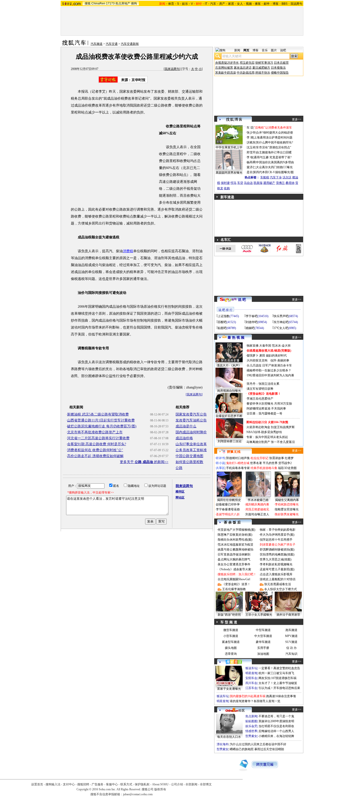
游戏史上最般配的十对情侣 (277, 579)
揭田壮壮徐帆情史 (229, 500)
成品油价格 (184, 438)
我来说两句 (172, 69)
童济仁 (251, 167)
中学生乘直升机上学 (229, 147)
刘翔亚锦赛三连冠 (229, 441)
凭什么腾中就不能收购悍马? (274, 142)
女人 (240, 3)
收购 (227, 188)
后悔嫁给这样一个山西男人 (276, 731)
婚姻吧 (250, 328)
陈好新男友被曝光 (287, 514)
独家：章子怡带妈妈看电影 (277, 529)
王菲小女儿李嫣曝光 (258, 614)
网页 (246, 50)
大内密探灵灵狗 (257, 360)
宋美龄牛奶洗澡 (225, 72)
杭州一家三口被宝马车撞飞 (276, 673)
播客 (258, 3)
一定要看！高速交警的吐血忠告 (279, 668)
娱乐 (185, 3)
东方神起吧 (281, 322)
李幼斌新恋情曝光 (287, 504)
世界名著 (256, 463)
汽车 (213, 3)
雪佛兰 (280, 183)
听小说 (220, 463)
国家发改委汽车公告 (191, 414)
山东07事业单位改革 (191, 444)
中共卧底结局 (246, 72)
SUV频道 (291, 642)
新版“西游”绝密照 (229, 614)
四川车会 (251, 683)
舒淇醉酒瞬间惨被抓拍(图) (277, 549)
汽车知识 (291, 654)
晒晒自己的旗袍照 (242, 749)
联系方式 (126, 784)
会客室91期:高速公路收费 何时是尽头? (96, 444)
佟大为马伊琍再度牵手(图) (277, 534)
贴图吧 (222, 328)
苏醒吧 (222, 322)
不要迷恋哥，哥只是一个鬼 (276, 716)
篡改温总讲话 (243, 67)
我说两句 (296, 3)
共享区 (220, 468)
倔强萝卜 (253, 355)
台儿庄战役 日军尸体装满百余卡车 (269, 365)
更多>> (296, 119)
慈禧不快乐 (262, 72)
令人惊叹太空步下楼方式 (280, 589)
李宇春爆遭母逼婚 (228, 509)
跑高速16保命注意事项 (281, 696)
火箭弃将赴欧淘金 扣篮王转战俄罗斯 (270, 427)
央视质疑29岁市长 (227, 62)
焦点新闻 (251, 716)
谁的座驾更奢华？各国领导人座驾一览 (255, 701)
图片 (274, 50)
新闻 (237, 50)
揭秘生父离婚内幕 (287, 500)
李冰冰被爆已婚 (258, 500)
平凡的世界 (270, 463)
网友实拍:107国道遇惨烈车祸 (277, 678)
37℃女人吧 (281, 328)
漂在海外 (223, 744)
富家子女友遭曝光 (229, 688)
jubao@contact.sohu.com (138, 794)
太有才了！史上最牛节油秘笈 (278, 683)
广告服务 (98, 784)
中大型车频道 (263, 636)
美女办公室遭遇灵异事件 (234, 564)
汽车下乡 (276, 177)
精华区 (180, 491)
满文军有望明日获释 (260, 388)
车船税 (264, 177)
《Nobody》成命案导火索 (234, 569)
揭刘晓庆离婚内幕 (257, 504)
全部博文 (206, 784)
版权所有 (160, 789)
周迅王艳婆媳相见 (257, 509)
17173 (110, 3)
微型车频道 (230, 630)
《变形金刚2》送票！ (236, 584)
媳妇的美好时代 (276, 355)
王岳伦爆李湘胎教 (234, 589)
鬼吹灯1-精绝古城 (237, 463)
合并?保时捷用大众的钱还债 (274, 132)
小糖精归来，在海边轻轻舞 (276, 736)
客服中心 (112, 784)
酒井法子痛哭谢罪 (288, 614)
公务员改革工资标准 (191, 450)
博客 (276, 3)
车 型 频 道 (228, 622)
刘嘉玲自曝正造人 (257, 514)
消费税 (128, 251)
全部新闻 (191, 784)
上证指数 (224, 316)
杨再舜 (251, 162)
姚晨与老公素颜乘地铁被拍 (235, 549)
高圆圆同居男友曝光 (229, 172)
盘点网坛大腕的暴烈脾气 (234, 559)
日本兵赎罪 (281, 62)
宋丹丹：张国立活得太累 (263, 383)
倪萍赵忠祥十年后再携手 (276, 539)
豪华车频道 (263, 642)
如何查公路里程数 (189, 462)
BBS (284, 3)
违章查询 (231, 654)
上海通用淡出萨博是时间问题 (273, 137)
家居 (231, 3)
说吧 (283, 50)
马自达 (248, 183)
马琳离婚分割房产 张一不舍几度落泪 (270, 442)
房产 (222, 3)
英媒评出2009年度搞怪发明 (276, 721)
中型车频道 (263, 630)
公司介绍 (177, 784)
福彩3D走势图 (287, 468)
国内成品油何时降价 (191, 432)
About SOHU (160, 784)
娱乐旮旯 (251, 726)
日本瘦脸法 (278, 67)
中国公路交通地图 (189, 456)
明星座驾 (251, 673)
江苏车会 (251, 688)
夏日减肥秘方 (261, 67)
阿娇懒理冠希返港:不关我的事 (266, 408)
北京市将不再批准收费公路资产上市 (95, 432)
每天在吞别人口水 (229, 737)
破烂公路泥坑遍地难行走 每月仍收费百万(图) (101, 426)
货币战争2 (285, 463)
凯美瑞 (258, 183)
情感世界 (251, 731)
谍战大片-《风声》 (229, 365)
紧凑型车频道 (231, 642)
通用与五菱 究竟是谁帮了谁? (272, 157)
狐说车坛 (251, 668)
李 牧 (250, 157)
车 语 (250, 127)
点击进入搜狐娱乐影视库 (276, 574)
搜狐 (88, 3)
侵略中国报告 (280, 72)
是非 (250, 172)
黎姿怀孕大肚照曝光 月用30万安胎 (269, 403)
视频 (249, 3)
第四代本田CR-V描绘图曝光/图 (273, 172)
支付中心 (69, 784)
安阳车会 (251, 678)
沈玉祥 (251, 147)
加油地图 (263, 654)
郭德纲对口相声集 (238, 458)
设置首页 (37, 784)
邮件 (267, 3)
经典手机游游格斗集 (264, 468)
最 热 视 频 (236, 337)
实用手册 (263, 648)
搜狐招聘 (83, 784)
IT (206, 3)
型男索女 (251, 736)
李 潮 (250, 137)
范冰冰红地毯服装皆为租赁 (235, 544)
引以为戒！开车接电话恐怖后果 (279, 688)
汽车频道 (97, 44)
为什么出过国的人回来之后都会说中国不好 (258, 744)
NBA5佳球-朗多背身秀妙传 (264, 432)
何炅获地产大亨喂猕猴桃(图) (236, 529)
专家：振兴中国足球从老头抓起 (267, 437)
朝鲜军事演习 (264, 62)
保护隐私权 (142, 784)
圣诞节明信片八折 (228, 514)
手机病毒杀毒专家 (238, 468)
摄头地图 (231, 648)
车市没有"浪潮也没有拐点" (273, 147)
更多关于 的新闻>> (144, 462)
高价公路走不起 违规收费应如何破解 (95, 456)
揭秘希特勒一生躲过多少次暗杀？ (269, 370)
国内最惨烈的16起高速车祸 (247, 696)
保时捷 (225, 183)
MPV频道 (291, 636)
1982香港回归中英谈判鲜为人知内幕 (270, 375)
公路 (179, 468)
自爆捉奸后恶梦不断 (229, 416)
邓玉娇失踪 (247, 62)
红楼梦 (289, 458)
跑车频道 (291, 630)
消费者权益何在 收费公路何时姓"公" (95, 450)
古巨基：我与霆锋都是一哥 (264, 413)
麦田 (262, 355)
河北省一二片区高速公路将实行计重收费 (98, 438)
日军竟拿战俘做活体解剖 (234, 554)
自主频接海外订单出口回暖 (274, 152)
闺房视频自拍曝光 (229, 390)
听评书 (220, 458)
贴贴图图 (251, 721)
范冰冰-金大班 (281, 345)
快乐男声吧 (281, 316)
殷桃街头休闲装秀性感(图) (235, 539)
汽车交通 (112, 44)
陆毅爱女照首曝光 (287, 509)
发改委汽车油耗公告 (191, 420)
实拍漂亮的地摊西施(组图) (277, 554)
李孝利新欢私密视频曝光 (276, 564)
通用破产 (269, 183)
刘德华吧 (252, 322)
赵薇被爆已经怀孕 (228, 504)
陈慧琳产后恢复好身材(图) (235, 534)
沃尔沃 (287, 177)
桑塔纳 (290, 183)
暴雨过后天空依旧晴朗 (269, 749)
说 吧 (242, 300)
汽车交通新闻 (130, 44)
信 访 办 (291, 648)
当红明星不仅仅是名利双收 (276, 726)
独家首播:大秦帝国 (259, 345)
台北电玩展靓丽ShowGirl (234, 579)
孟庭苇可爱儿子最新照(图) (277, 569)
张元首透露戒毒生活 (277, 584)
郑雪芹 (251, 152)
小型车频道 (230, 636)
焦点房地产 (122, 3)
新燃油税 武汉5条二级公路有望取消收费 (98, 414)
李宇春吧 (252, 316)
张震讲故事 (276, 458)
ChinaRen (98, 3)
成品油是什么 (186, 426)
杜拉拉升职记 (259, 458)
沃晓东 (251, 142)
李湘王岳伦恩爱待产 (260, 398)
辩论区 (180, 497)
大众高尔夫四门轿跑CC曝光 (274, 167)
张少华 (251, 132)
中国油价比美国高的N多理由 (275, 162)
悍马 (233, 183)
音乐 (265, 50)
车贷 (240, 183)
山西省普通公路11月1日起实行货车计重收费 (101, 420)
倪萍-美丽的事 (279, 360)
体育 (171, 3)
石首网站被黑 (224, 67)
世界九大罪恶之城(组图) (275, 559)
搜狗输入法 (53, 784)
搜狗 (134, 3)
